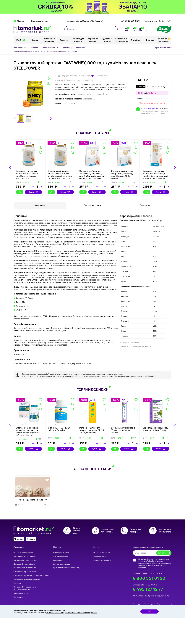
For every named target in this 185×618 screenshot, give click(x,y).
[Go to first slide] (175, 424)
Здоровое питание (107, 39)
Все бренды (57, 560)
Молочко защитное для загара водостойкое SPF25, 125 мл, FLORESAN (91, 430)
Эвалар (35, 40)
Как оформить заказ (61, 552)
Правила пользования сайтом (25, 560)
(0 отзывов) (72, 76)
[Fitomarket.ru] (32, 29)
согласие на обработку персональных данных (154, 564)
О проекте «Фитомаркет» (23, 552)
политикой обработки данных (151, 561)
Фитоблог (135, 40)
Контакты (17, 583)
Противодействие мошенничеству (66, 568)
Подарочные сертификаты (121, 39)
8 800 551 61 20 (132, 21)
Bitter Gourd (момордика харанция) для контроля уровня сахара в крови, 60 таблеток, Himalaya (28, 432)
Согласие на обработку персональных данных (31, 575)
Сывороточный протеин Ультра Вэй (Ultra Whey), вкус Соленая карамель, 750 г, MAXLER (27, 175)
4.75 (39, 439)
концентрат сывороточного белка (92, 94)
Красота (64, 40)
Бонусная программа (163, 39)
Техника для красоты (78, 39)
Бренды (150, 40)
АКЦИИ (19, 40)
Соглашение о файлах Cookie (25, 571)
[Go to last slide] (15, 119)
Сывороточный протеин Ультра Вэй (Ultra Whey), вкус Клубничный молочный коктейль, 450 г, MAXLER (91, 175)
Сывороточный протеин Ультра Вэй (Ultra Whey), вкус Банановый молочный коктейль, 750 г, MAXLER (60, 175)
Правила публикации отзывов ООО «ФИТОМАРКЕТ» (25, 588)
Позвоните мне (157, 21)
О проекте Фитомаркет (162, 48)
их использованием (55, 612)
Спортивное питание (92, 39)
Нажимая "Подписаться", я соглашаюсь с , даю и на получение (154, 563)
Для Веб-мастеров (21, 593)
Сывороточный (90, 99)
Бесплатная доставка (150, 108)
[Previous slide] (10, 424)
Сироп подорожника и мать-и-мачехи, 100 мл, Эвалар (156, 429)
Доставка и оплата (39, 21)
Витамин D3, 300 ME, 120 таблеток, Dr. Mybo (59, 429)
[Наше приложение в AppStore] (19, 539)
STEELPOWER (69, 103)
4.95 (166, 438)
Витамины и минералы (49, 39)
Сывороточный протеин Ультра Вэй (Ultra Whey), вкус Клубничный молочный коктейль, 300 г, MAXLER (155, 175)
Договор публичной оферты (24, 564)
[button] (20, 119)
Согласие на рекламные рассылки (27, 579)
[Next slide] (51, 119)
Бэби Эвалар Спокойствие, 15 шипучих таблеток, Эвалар (123, 430)
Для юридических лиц (61, 564)
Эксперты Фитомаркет (102, 552)
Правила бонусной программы (25, 568)
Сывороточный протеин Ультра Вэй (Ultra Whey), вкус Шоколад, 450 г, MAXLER (122, 175)
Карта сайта (18, 597)
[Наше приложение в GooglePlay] (31, 539)
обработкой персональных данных (81, 612)
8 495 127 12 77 (148, 589)
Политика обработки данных (24, 556)
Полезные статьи (99, 556)
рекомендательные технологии (50, 610)
